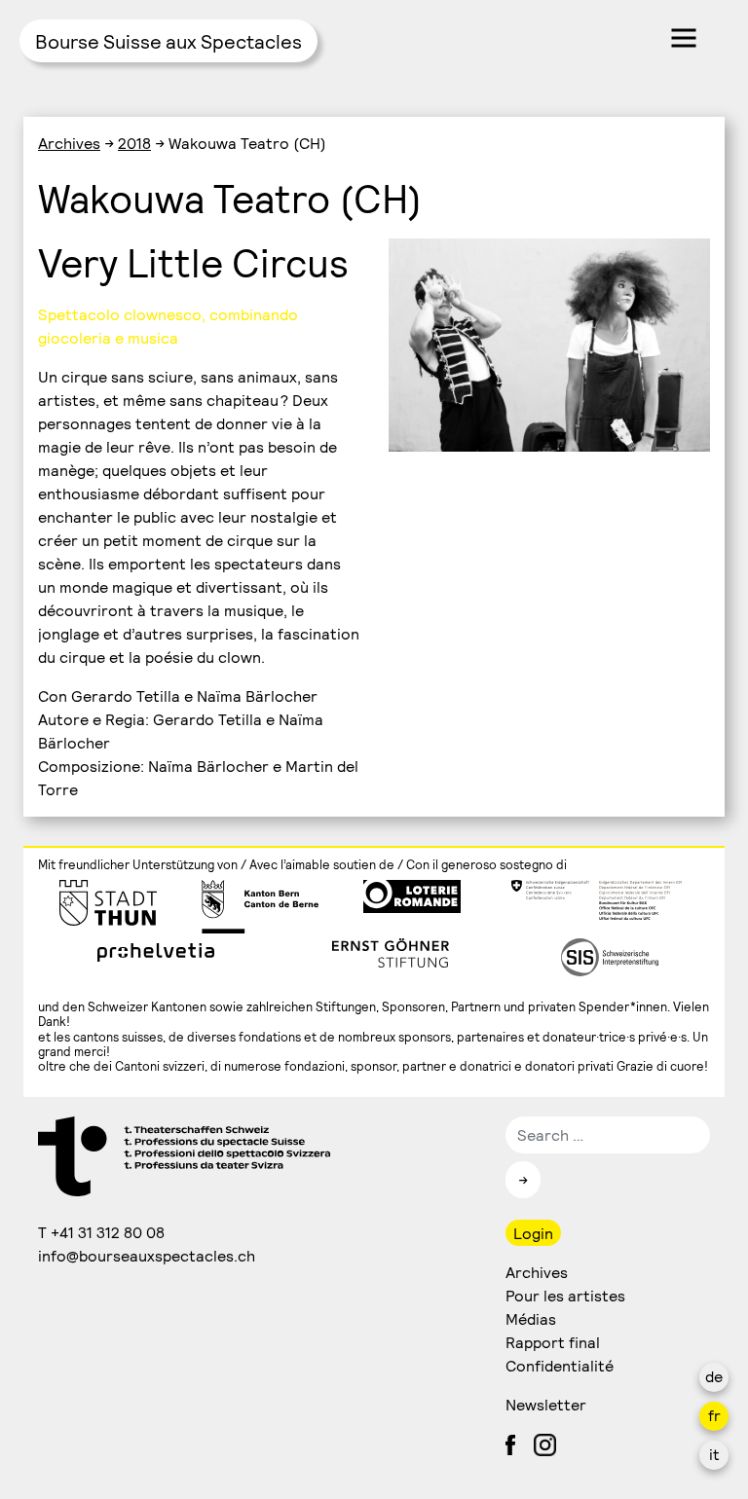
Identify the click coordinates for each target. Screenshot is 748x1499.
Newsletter (545, 1404)
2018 (134, 142)
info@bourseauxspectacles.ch (147, 1255)
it (714, 1453)
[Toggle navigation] (683, 37)
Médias (530, 1318)
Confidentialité (559, 1365)
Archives (69, 142)
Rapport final (552, 1342)
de (714, 1376)
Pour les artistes (565, 1295)
